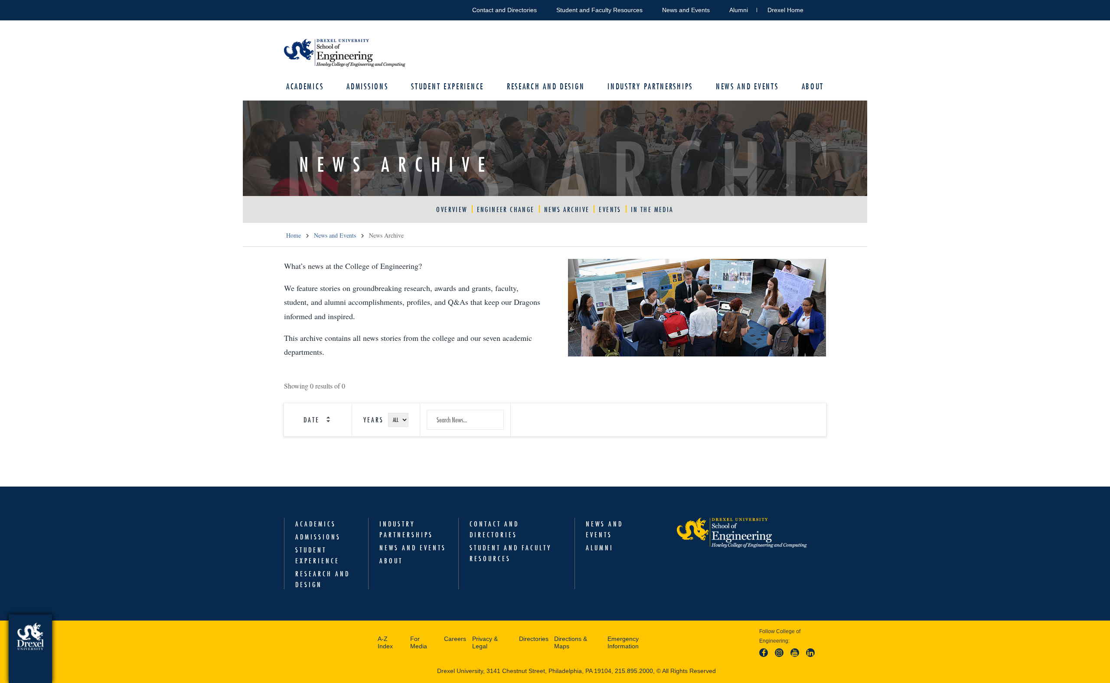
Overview (451, 209)
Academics (304, 87)
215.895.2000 (634, 670)
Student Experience (447, 87)
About (813, 87)
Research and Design (545, 87)
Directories (533, 638)
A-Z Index (385, 642)
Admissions (367, 87)
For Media (418, 642)
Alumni (738, 10)
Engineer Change (506, 209)
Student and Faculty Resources (599, 10)
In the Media (652, 209)
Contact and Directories (504, 10)
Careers (455, 638)
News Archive (567, 209)
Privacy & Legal (485, 642)
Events (610, 209)
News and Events (686, 10)
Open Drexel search (819, 8)
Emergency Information (623, 642)
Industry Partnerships (650, 87)
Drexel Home (785, 10)
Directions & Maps (570, 642)
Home (293, 235)
